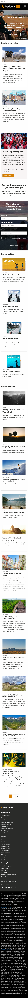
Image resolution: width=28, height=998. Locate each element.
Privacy (3, 859)
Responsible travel (6, 824)
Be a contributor (5, 852)
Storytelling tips (5, 831)
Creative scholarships (7, 828)
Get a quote (18, 6)
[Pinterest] (16, 887)
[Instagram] (12, 887)
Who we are (4, 839)
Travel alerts (4, 820)
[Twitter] (2, 887)
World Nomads (8, 6)
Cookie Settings (5, 877)
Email (3, 230)
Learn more (7, 175)
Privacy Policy (16, 238)
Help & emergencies (6, 866)
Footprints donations (7, 822)
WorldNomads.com (6, 907)
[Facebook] (6, 887)
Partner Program (6, 848)
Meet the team (5, 842)
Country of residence (7, 222)
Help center (4, 870)
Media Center (5, 846)
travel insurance (17, 196)
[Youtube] (9, 887)
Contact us (4, 872)
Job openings (5, 850)
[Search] (22, 2)
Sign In (14, 881)
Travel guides (4, 826)
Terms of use (4, 857)
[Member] (25, 1)
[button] (25, 6)
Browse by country (13, 34)
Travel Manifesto (5, 844)
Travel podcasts (5, 833)
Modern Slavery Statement (8, 874)
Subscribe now (14, 245)
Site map (3, 855)
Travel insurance (5, 815)
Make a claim (4, 868)
